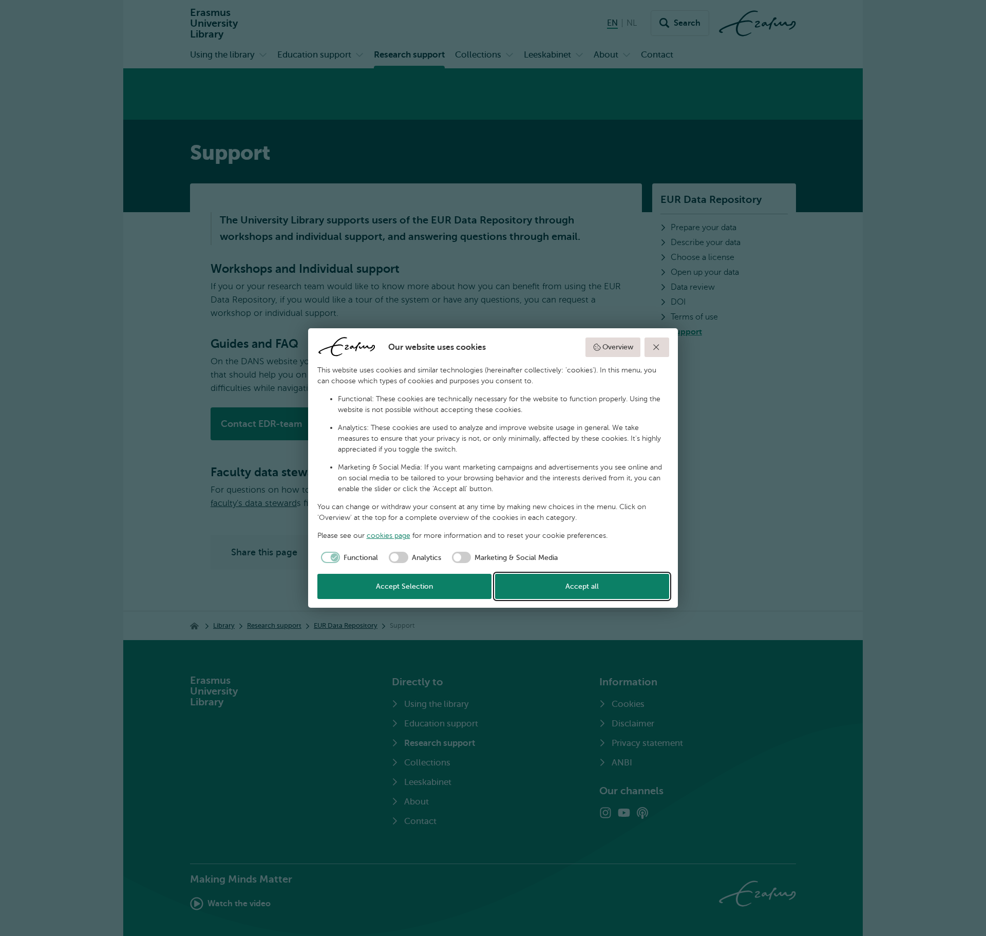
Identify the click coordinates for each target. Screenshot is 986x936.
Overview (617, 347)
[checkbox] (347, 557)
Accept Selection (404, 586)
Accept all (582, 586)
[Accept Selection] (656, 347)
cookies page (388, 535)
